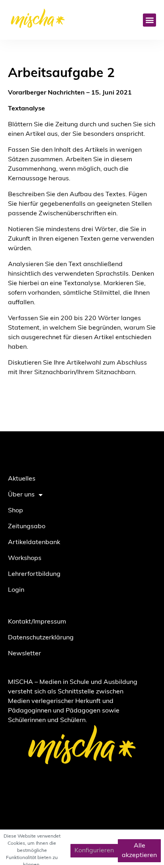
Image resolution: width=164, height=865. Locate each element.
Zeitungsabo (26, 526)
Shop (15, 511)
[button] (149, 20)
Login (16, 590)
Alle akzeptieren (139, 851)
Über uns (21, 495)
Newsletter (24, 654)
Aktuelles (21, 479)
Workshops (24, 558)
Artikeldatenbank (34, 542)
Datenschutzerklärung (41, 638)
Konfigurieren (94, 851)
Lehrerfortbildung (34, 574)
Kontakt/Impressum (37, 622)
